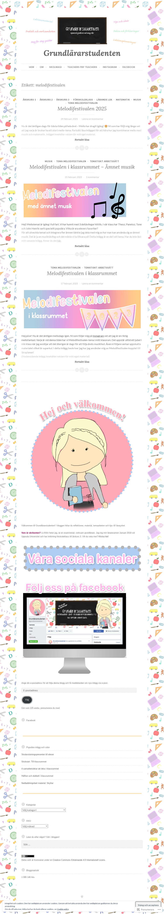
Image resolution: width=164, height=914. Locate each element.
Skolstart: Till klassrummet (33, 761)
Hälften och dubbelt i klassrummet (37, 776)
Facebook (129, 67)
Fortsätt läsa (55, 140)
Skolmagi (55, 67)
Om (42, 67)
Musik (137, 99)
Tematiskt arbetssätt (104, 161)
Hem (31, 67)
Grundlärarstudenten (82, 53)
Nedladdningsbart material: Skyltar (37, 783)
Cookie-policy (63, 909)
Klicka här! (104, 536)
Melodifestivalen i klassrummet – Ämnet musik (82, 167)
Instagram (110, 67)
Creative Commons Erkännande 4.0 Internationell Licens (79, 860)
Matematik (123, 99)
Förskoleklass (83, 99)
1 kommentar (92, 177)
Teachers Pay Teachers (82, 67)
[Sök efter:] (81, 844)
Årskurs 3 (63, 99)
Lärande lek (104, 99)
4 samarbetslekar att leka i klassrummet (40, 768)
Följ (27, 700)
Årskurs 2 (46, 99)
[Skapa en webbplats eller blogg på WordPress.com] (82, 897)
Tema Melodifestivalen (83, 103)
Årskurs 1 (29, 99)
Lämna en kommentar (92, 118)
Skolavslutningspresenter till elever (37, 754)
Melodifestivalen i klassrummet (82, 273)
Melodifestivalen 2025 (82, 108)
